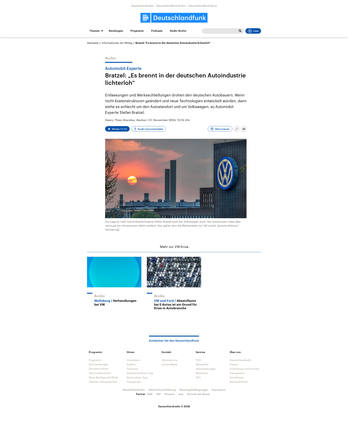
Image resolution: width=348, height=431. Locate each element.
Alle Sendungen (98, 364)
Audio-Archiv (178, 30)
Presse (233, 364)
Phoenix (170, 394)
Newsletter (202, 364)
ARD (149, 394)
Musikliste (202, 373)
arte (180, 394)
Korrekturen (237, 377)
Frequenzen (134, 381)
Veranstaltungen (206, 368)
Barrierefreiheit (239, 381)
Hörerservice (169, 360)
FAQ (198, 360)
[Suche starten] (240, 31)
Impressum (218, 389)
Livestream (133, 360)
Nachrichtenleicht (100, 373)
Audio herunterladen (150, 128)
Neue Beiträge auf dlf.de (103, 377)
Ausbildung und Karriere (244, 368)
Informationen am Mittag (117, 42)
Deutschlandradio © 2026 (174, 406)
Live (255, 31)
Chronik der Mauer (198, 394)
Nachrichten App (137, 377)
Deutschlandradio (142, 5)
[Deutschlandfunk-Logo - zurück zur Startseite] (174, 18)
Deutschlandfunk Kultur (171, 5)
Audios (131, 364)
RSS (198, 377)
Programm (137, 30)
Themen (95, 30)
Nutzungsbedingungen (194, 389)
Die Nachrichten (99, 368)
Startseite (93, 42)
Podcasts (156, 30)
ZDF (158, 394)
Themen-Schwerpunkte (103, 381)
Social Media (169, 364)
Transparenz (237, 373)
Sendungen (116, 30)
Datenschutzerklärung (162, 389)
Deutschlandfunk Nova (203, 5)
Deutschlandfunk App (140, 373)
